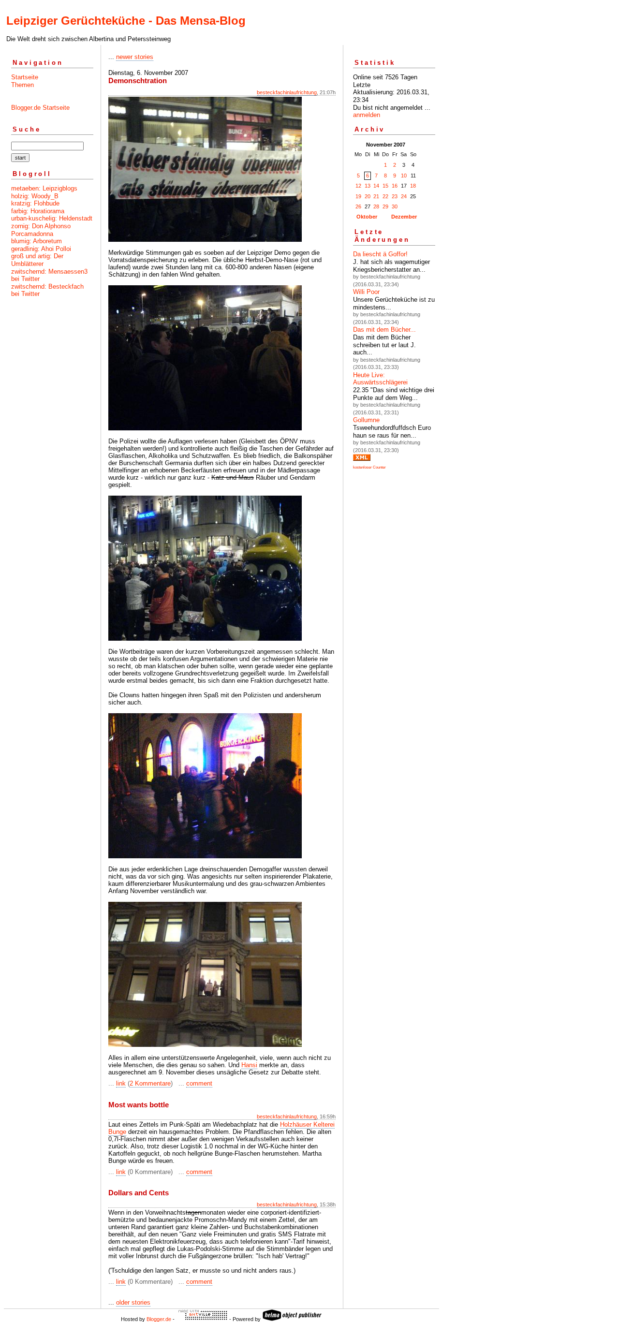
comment (199, 1083)
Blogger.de (159, 1319)
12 (358, 186)
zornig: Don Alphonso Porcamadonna (41, 229)
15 (385, 186)
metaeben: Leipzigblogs (44, 188)
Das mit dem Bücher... (384, 329)
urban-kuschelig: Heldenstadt (51, 218)
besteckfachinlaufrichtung (287, 92)
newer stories (134, 56)
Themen (22, 84)
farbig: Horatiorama (37, 211)
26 (358, 206)
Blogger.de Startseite (40, 107)
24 (404, 196)
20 (367, 196)
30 (395, 206)
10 (404, 175)
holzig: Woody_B (35, 196)
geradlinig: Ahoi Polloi (41, 248)
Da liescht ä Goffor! (380, 254)
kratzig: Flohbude (35, 203)
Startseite (24, 77)
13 (367, 186)
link (121, 1083)
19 (358, 196)
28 (376, 206)
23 (395, 196)
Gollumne (366, 420)
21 (376, 196)
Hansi (249, 1065)
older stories (133, 1302)
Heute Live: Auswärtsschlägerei (380, 378)
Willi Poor (366, 291)
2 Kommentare (150, 1083)
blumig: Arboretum (36, 241)
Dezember (404, 217)
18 (413, 186)
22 (385, 196)
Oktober (366, 217)
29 (385, 206)
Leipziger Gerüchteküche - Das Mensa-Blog (126, 20)
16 (395, 186)
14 (376, 186)
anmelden (366, 114)
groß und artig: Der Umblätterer (37, 259)
